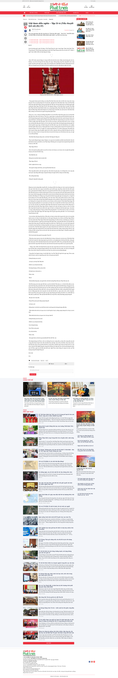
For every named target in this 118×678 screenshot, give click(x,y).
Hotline (28, 7)
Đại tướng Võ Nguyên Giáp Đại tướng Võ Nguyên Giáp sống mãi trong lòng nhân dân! (29, 15)
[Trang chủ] (24, 12)
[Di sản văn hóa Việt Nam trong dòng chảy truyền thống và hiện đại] (59, 389)
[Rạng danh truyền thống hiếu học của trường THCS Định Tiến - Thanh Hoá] (30, 429)
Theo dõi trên (66, 30)
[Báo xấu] (25, 42)
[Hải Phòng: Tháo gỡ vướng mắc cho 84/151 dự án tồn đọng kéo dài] (30, 543)
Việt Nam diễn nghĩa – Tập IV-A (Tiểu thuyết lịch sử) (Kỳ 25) (42, 41)
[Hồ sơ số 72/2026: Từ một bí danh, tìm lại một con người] (30, 510)
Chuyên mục (91, 7)
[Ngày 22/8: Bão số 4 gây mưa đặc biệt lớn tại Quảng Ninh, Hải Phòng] (30, 498)
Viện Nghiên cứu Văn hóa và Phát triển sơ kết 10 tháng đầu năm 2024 (86, 484)
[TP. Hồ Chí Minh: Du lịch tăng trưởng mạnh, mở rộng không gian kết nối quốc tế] (30, 555)
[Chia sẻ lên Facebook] (25, 31)
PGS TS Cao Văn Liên (36, 29)
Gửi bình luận (32, 374)
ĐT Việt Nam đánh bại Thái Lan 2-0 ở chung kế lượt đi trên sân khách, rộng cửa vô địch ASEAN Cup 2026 (56, 415)
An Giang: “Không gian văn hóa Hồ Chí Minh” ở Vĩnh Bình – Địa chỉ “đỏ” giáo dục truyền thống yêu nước (56, 450)
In (66, 363)
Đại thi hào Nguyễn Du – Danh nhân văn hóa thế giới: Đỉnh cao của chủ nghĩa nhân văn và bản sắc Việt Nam (85, 441)
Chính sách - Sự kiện (42, 639)
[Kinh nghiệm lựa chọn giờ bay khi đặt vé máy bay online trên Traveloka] (30, 531)
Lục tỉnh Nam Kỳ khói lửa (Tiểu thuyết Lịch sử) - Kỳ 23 (85, 494)
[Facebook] (89, 661)
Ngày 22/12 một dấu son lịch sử (85, 445)
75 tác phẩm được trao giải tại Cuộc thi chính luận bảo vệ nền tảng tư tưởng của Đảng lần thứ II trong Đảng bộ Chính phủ (56, 620)
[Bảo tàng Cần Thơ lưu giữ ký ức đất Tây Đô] (30, 600)
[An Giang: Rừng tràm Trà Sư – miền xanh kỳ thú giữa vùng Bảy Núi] (30, 611)
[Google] (92, 661)
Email (24, 7)
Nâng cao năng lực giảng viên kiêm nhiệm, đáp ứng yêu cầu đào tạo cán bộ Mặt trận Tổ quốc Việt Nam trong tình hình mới (56, 632)
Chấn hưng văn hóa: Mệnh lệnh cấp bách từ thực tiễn (86, 489)
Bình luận (25, 24)
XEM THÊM (48, 643)
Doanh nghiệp (41, 536)
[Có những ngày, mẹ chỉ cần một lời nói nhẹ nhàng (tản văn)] (30, 475)
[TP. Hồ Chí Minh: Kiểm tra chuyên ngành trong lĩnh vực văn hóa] (30, 566)
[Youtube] (94, 661)
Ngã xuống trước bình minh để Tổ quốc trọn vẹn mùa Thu (55, 517)
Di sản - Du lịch (41, 559)
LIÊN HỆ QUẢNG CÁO (64, 676)
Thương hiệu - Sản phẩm (27, 395)
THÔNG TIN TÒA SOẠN (54, 676)
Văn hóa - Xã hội (41, 434)
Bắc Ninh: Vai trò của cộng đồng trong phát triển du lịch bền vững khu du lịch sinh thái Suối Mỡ (86, 450)
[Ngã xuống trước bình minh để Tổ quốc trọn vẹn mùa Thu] (30, 520)
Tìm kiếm (86, 7)
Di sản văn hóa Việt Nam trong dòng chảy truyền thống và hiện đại (59, 399)
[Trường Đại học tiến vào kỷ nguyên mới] (86, 461)
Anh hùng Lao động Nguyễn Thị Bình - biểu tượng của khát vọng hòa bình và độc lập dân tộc (83, 400)
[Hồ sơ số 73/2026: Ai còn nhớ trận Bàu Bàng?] (30, 465)
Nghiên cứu (40, 477)
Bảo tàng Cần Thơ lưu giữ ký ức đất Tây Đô (51, 597)
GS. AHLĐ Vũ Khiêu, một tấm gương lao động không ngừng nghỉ (59, 15)
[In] (25, 38)
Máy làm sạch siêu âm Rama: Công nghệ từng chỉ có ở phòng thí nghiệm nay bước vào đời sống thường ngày (34, 400)
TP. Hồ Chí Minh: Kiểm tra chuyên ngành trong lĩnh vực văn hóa (56, 563)
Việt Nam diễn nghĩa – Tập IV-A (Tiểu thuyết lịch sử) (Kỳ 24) (42, 39)
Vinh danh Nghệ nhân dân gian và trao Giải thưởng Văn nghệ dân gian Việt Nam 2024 (86, 479)
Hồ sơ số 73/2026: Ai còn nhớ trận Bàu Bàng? (51, 461)
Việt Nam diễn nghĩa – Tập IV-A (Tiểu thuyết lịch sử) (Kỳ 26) (42, 42)
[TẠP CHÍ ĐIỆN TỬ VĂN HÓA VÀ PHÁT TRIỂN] (59, 6)
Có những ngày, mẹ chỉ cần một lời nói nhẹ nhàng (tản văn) (55, 472)
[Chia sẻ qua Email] (25, 34)
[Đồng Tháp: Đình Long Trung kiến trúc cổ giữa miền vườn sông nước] (30, 441)
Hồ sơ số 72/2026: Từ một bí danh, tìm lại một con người (54, 506)
